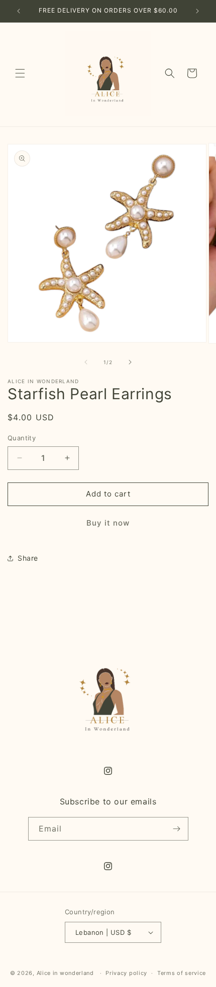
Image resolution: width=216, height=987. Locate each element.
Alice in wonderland (65, 972)
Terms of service (181, 972)
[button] (20, 73)
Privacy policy (126, 972)
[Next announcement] (197, 11)
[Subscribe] (177, 829)
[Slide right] (130, 362)
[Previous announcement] (19, 11)
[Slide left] (86, 362)
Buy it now (108, 523)
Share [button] (28, 558)
